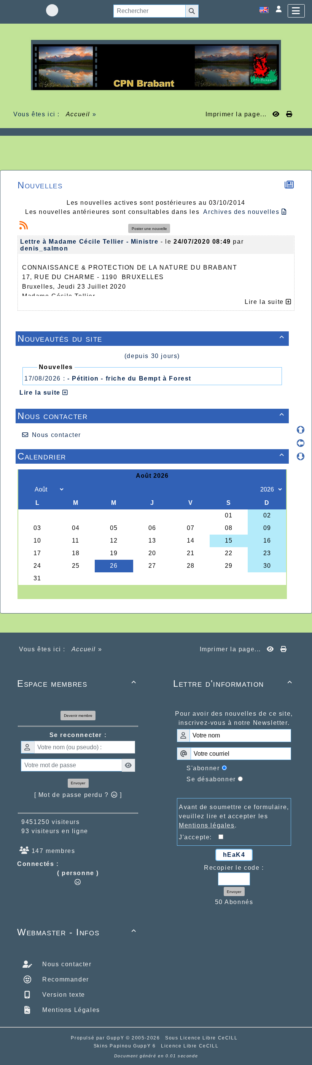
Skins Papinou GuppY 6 (126, 1046)
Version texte (62, 994)
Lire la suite (40, 392)
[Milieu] (300, 443)
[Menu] (296, 11)
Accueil (78, 114)
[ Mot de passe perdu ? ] (78, 795)
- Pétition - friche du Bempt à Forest (129, 378)
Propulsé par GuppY (98, 1038)
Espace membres (77, 683)
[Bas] (300, 456)
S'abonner (203, 768)
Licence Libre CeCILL (189, 1046)
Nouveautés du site (151, 338)
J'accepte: (198, 837)
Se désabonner (211, 779)
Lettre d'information (233, 683)
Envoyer (78, 783)
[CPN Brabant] (156, 64)
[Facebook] (52, 10)
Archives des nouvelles (242, 212)
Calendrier (151, 456)
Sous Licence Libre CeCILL (202, 1038)
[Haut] (300, 430)
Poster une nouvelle (149, 228)
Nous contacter (151, 416)
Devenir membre (78, 715)
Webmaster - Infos (77, 932)
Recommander (64, 979)
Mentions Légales (70, 1010)
